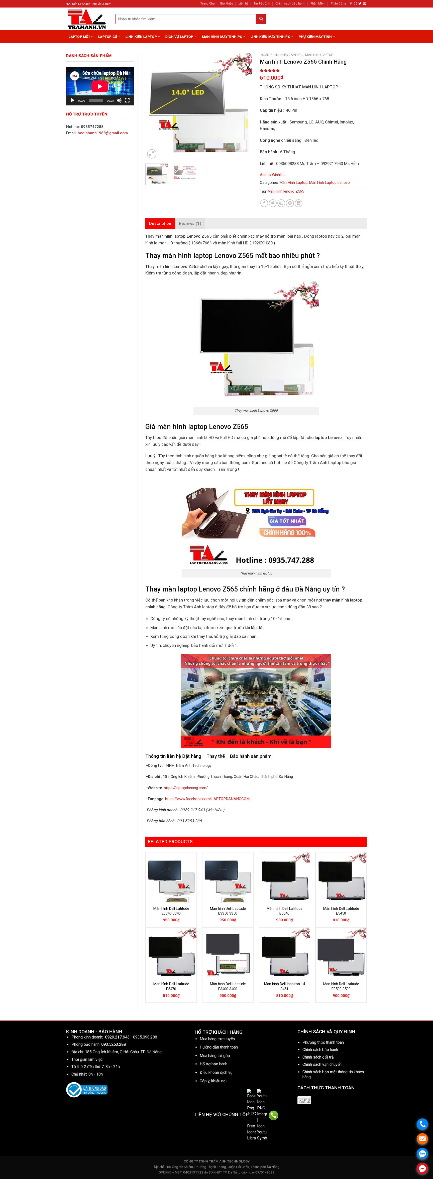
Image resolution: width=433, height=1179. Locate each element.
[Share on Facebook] (264, 203)
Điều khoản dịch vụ (216, 1072)
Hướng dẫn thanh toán (219, 1047)
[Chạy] (72, 100)
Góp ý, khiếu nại (213, 1081)
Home (264, 55)
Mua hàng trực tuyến (217, 1039)
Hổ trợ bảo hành (213, 1064)
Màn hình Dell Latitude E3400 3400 (228, 986)
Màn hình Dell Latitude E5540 (284, 911)
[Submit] (261, 19)
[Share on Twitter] (273, 203)
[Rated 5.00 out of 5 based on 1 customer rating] (313, 70)
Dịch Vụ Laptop (179, 37)
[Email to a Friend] (281, 203)
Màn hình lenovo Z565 (286, 191)
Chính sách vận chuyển (322, 1064)
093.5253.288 (113, 1044)
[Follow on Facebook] (351, 3)
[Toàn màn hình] (127, 100)
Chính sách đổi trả (318, 1057)
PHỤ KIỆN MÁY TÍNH (315, 37)
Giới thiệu (226, 3)
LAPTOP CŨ (107, 37)
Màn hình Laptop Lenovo (329, 182)
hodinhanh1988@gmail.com (103, 133)
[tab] (160, 223)
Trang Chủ (207, 3)
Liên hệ (243, 3)
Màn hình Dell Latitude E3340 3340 (171, 911)
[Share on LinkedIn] (298, 203)
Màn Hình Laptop (319, 55)
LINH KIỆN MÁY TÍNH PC (270, 37)
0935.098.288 (145, 1037)
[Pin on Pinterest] (290, 203)
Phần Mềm (317, 3)
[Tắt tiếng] (119, 100)
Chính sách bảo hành (290, 3)
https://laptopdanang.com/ (186, 788)
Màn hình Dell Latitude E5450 (341, 911)
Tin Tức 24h (262, 3)
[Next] (243, 106)
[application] (100, 86)
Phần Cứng (338, 3)
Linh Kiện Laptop (141, 37)
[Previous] (153, 106)
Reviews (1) (190, 223)
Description (160, 223)
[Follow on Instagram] (355, 3)
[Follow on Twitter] (360, 3)
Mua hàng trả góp (215, 1055)
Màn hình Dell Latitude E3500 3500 (341, 986)
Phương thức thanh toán (323, 1042)
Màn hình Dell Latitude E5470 (171, 986)
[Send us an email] (364, 3)
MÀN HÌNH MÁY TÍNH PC (222, 37)
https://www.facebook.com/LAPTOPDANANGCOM (207, 799)
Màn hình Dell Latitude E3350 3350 (228, 911)
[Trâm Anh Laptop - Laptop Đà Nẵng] (87, 19)
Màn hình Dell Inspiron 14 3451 (284, 986)
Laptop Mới (79, 37)
